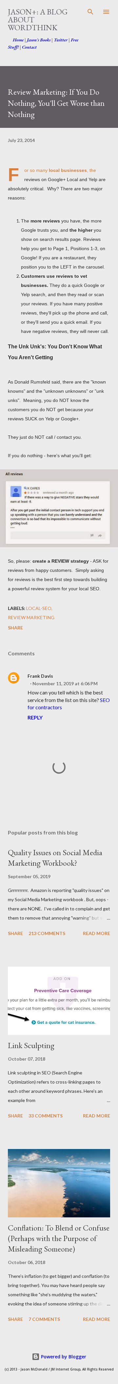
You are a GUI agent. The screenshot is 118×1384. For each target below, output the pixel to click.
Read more (96, 933)
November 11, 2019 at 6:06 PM (65, 683)
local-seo (38, 608)
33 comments (46, 1115)
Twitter (61, 40)
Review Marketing (31, 617)
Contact (29, 47)
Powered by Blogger (63, 1356)
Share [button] (15, 627)
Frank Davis (40, 676)
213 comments (47, 933)
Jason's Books (38, 40)
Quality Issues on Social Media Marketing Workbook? (55, 857)
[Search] (90, 12)
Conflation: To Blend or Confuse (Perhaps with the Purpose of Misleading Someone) (58, 1238)
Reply (35, 717)
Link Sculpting (31, 1045)
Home (18, 40)
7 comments (44, 1319)
